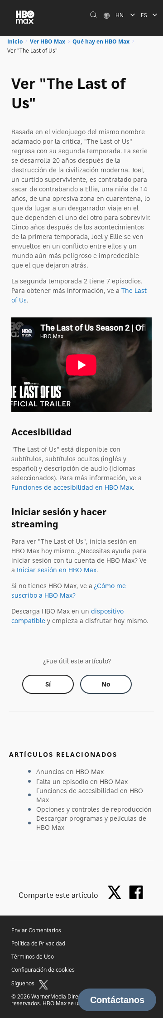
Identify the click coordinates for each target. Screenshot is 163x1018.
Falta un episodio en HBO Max (82, 781)
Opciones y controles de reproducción (94, 809)
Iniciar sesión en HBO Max (56, 569)
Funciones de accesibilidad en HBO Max (72, 487)
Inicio (15, 41)
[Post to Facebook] (136, 892)
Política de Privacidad (38, 943)
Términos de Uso (32, 956)
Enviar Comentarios (36, 930)
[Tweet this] (117, 893)
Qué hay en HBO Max (100, 41)
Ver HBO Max (47, 41)
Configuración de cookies (43, 970)
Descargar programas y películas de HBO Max (91, 823)
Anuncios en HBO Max (70, 771)
